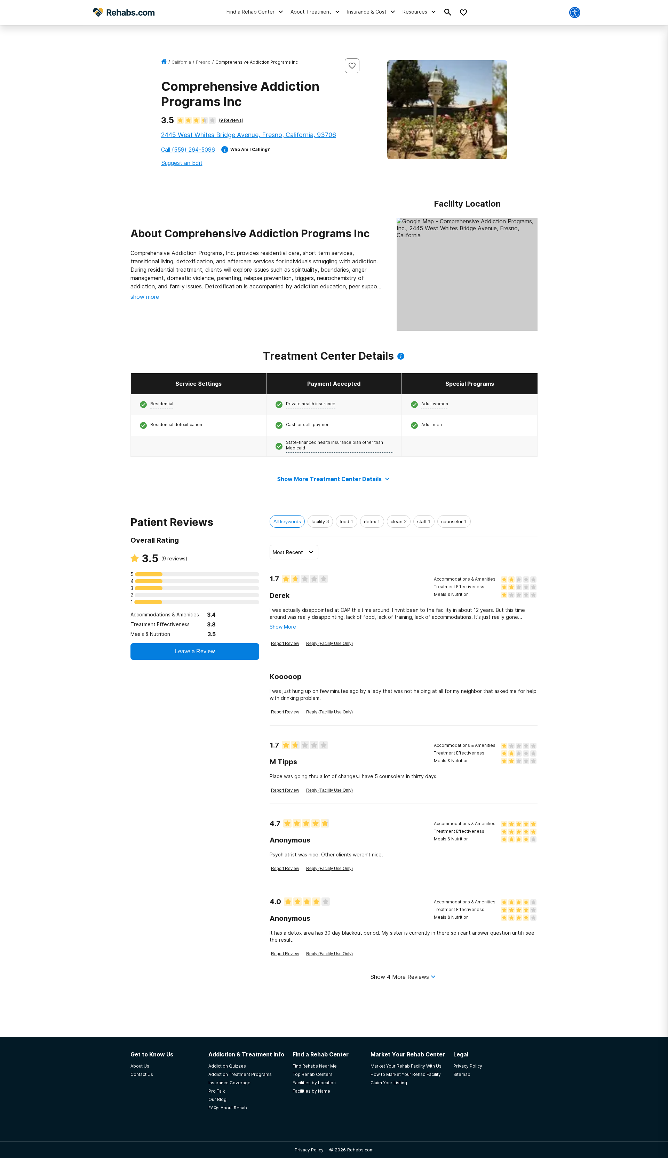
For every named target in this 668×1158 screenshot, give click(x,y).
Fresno (203, 62)
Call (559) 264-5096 (188, 149)
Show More (283, 627)
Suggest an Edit (181, 162)
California (181, 62)
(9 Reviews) (231, 120)
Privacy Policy (309, 1149)
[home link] (164, 62)
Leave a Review (195, 651)
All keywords (287, 521)
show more (144, 296)
